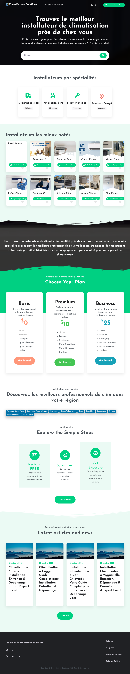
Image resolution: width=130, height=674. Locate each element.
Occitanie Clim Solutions (45, 193)
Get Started (24, 361)
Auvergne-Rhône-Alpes (15, 411)
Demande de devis (115, 5)
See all (65, 616)
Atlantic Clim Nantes (68, 193)
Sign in (96, 5)
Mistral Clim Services (117, 159)
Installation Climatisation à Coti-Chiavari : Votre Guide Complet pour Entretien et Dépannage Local (80, 582)
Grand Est (90, 411)
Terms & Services (114, 655)
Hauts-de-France (13, 414)
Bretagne (53, 411)
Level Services (15, 143)
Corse (81, 411)
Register (110, 648)
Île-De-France (28, 414)
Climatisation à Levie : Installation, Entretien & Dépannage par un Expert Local (19, 579)
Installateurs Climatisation (54, 5)
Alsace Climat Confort (93, 193)
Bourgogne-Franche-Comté (37, 411)
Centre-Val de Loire (68, 411)
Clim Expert (112, 193)
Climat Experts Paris (92, 159)
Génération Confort (42, 159)
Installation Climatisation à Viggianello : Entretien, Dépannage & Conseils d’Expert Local (110, 579)
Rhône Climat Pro (17, 193)
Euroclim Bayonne (66, 159)
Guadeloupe (101, 411)
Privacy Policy (113, 661)
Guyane (112, 411)
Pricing (109, 641)
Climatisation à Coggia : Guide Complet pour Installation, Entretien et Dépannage (49, 579)
